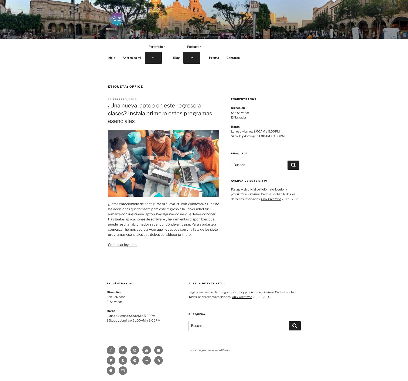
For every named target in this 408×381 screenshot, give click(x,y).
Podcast (193, 46)
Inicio (111, 57)
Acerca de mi (132, 57)
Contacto (233, 57)
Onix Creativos (271, 199)
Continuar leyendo (122, 245)
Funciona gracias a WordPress (209, 350)
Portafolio (156, 46)
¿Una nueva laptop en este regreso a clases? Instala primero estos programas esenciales (160, 113)
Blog (176, 57)
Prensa (214, 57)
